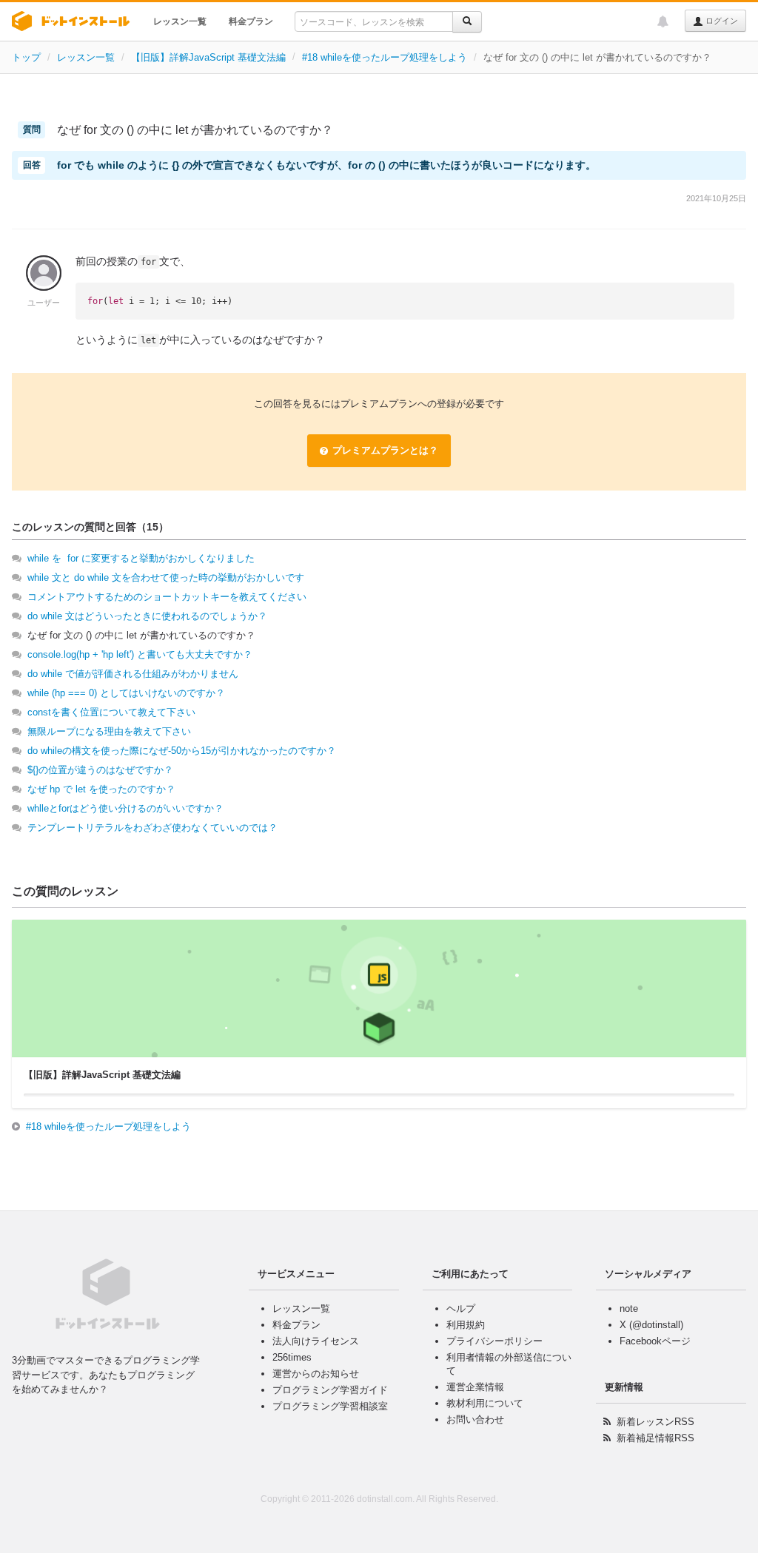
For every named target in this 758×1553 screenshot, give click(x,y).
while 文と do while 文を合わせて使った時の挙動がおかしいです (165, 577)
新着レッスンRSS (655, 1421)
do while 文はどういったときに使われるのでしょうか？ (147, 615)
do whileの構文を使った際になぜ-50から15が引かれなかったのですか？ (181, 750)
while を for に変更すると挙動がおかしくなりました (141, 558)
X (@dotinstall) (651, 1324)
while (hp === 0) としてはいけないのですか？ (126, 692)
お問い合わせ (475, 1419)
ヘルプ (460, 1308)
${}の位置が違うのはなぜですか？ (100, 769)
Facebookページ (655, 1341)
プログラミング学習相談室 (330, 1406)
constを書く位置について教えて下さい (111, 712)
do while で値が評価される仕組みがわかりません (132, 673)
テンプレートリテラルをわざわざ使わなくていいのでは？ (152, 827)
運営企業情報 (475, 1386)
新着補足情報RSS (655, 1437)
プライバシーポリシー (494, 1341)
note (629, 1308)
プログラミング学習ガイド (330, 1389)
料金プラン (251, 21)
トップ (26, 57)
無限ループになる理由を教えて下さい (109, 731)
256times (292, 1357)
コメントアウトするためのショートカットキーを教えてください (166, 596)
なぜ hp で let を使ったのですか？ (101, 789)
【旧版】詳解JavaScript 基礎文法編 (208, 57)
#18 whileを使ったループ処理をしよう (384, 57)
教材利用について (484, 1403)
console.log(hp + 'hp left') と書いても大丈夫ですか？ (139, 654)
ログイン (720, 20)
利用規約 (465, 1324)
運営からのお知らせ (315, 1373)
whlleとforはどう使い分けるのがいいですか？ (125, 808)
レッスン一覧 (180, 21)
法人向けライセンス (315, 1341)
